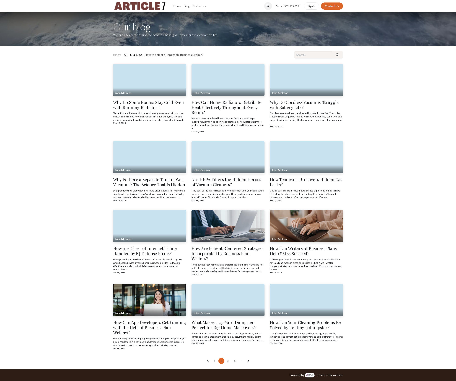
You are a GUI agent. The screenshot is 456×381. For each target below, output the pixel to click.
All (125, 54)
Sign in (311, 6)
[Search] (337, 54)
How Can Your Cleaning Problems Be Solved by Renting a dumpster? (305, 325)
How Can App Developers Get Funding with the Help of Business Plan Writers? (149, 327)
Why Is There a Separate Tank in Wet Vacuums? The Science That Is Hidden (149, 182)
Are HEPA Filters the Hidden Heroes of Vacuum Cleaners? (226, 182)
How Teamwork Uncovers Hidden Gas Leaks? (306, 182)
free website (335, 375)
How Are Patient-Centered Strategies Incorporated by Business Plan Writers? (227, 253)
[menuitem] (177, 6)
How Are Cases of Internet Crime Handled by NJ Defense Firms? (145, 251)
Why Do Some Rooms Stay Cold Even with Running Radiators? (148, 105)
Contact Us (332, 6)
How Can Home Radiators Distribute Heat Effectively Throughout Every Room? (226, 107)
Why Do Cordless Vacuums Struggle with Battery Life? (304, 105)
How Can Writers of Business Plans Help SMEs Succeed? (303, 251)
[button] (268, 6)
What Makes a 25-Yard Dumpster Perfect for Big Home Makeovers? (223, 325)
